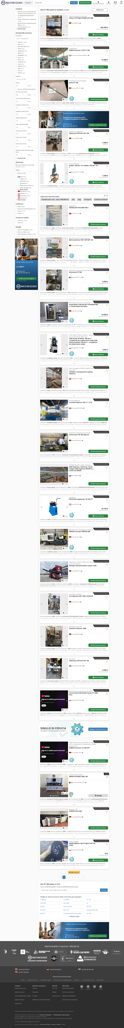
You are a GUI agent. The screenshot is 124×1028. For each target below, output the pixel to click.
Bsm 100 (66, 910)
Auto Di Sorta (67, 906)
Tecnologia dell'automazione (26, 16)
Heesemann (100, 980)
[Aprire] (74, 43)
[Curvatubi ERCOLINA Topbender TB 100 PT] (54, 507)
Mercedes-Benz (23, 46)
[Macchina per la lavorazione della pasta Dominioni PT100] (54, 280)
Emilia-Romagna (25, 187)
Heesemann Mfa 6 (33, 980)
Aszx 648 (66, 903)
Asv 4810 (66, 900)
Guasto (21, 213)
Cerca (75, 3)
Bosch (21, 59)
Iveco (21, 57)
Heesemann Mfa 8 (46, 980)
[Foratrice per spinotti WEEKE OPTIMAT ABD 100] (54, 784)
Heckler (23, 980)
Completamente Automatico (72, 913)
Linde (21, 64)
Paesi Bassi (25, 196)
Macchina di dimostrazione (27, 209)
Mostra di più (74, 916)
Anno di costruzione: (21, 92)
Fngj (79, 199)
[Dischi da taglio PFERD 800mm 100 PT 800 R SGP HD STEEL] (54, 851)
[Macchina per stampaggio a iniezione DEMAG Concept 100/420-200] (54, 539)
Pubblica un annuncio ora (97, 125)
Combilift (22, 62)
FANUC (21, 49)
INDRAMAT (22, 55)
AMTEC (21, 73)
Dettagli (99, 795)
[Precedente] (41, 26)
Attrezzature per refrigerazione (63, 980)
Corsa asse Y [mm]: (21, 137)
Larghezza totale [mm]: (22, 111)
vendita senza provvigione (26, 278)
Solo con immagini (25, 230)
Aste (20, 222)
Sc (87, 903)
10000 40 (43, 900)
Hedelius (76, 980)
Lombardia (24, 181)
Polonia (24, 193)
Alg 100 (42, 913)
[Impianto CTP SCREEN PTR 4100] (54, 818)
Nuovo (21, 206)
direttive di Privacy (45, 1024)
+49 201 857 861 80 (87, 969)
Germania (25, 191)
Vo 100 (89, 913)
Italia (20, 167)
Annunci (22, 220)
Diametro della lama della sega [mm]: (24, 151)
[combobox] (26, 173)
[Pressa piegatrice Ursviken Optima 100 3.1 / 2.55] (54, 410)
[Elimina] (68, 2)
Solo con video (24, 232)
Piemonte (23, 183)
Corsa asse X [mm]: (21, 131)
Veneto (23, 179)
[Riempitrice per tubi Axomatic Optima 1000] (54, 636)
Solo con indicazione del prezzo (26, 89)
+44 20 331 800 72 (24, 969)
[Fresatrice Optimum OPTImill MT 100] (54, 668)
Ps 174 (89, 900)
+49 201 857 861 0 (55, 969)
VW (20, 70)
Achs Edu (43, 903)
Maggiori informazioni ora (98, 729)
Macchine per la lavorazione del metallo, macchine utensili (27, 12)
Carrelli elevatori (24, 27)
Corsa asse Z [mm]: (21, 143)
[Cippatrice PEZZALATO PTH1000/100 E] (54, 215)
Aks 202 (42, 910)
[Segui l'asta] (107, 777)
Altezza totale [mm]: (21, 118)
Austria (23, 198)
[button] (121, 2)
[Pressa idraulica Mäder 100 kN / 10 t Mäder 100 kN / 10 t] (54, 173)
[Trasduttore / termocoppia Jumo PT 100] (54, 90)
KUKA (21, 68)
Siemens (22, 42)
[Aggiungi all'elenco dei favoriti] (107, 18)
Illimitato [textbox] (21, 173)
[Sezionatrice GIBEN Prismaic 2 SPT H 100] (54, 58)
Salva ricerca (74, 872)
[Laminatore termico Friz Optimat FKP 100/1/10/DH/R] (54, 603)
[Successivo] (66, 26)
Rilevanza (100, 10)
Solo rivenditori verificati (27, 234)
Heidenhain (22, 51)
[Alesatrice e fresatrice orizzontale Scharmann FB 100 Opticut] (54, 442)
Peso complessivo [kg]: (22, 124)
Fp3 (73, 199)
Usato (21, 211)
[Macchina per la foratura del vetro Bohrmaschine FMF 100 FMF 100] (54, 247)
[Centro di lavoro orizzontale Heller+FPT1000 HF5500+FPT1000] (54, 25)
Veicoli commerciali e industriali (27, 20)
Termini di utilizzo (55, 1024)
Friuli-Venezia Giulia (26, 185)
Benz (20, 44)
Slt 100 (89, 906)
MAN (20, 53)
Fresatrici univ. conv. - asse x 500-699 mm (55, 199)
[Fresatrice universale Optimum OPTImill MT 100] (54, 141)
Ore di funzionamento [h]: (23, 98)
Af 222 (42, 906)
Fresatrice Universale (101, 199)
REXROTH (22, 66)
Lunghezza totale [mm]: (22, 105)
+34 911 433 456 (23, 972)
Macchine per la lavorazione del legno (27, 24)
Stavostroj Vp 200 (92, 910)
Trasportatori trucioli (88, 980)
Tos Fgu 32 (87, 199)
